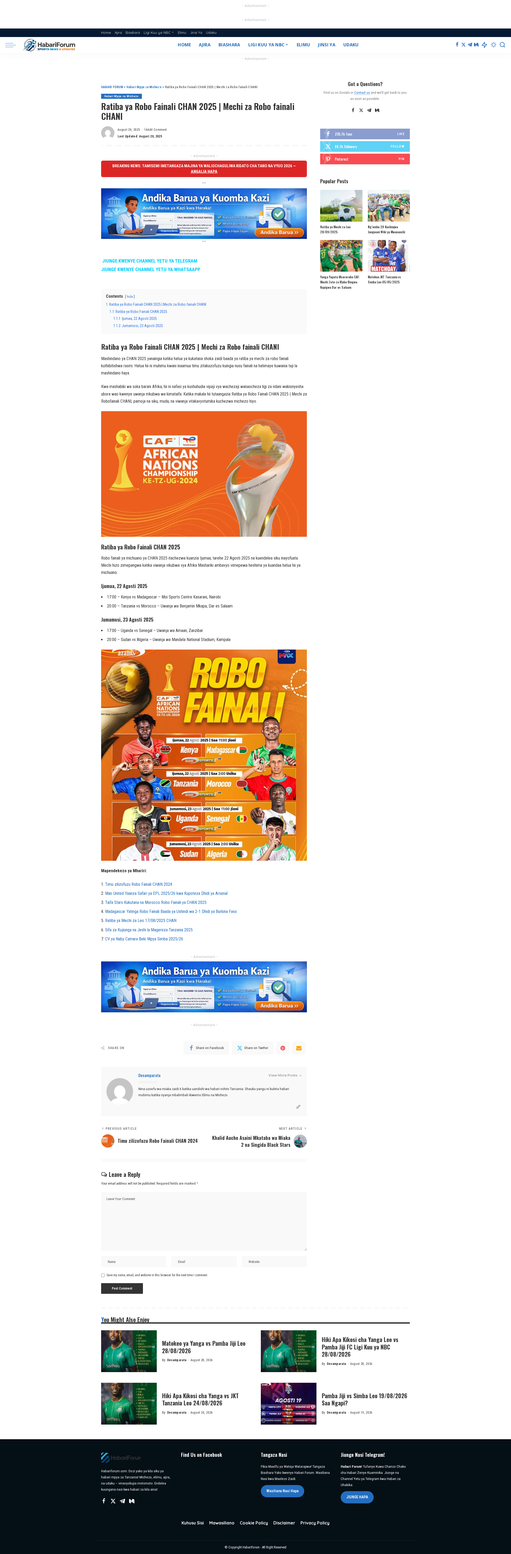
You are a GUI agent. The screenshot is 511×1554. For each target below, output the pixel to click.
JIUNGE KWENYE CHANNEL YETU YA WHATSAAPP (150, 269)
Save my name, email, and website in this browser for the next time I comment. (157, 1275)
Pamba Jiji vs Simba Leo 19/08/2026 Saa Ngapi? (364, 1399)
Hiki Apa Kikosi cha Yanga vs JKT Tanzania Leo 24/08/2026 (200, 1399)
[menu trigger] (13, 45)
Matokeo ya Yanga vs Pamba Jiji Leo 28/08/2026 (203, 1347)
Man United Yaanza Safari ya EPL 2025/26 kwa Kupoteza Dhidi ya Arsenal (166, 893)
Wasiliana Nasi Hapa (282, 1491)
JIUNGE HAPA (357, 1497)
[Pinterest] (283, 1048)
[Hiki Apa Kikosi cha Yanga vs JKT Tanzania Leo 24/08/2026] (129, 1404)
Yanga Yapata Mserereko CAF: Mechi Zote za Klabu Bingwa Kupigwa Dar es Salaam (340, 282)
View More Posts (283, 1075)
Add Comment (157, 130)
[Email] (299, 1048)
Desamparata (149, 1075)
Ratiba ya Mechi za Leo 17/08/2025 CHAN (140, 920)
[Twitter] (463, 45)
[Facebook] (457, 45)
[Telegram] (470, 45)
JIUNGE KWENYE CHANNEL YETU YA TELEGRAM (149, 261)
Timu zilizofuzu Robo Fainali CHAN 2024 (138, 884)
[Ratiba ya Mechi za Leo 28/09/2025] (341, 206)
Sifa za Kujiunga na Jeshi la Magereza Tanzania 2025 (149, 929)
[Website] (298, 1107)
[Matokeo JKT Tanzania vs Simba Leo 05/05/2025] (389, 256)
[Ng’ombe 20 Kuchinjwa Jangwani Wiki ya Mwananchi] (389, 206)
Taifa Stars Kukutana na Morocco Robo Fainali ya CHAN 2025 (156, 902)
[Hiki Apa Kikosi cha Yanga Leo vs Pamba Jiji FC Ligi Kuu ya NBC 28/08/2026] (288, 1351)
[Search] (502, 45)
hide (130, 297)
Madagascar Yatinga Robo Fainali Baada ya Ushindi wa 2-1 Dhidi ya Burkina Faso (171, 911)
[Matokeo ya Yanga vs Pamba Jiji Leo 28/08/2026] (129, 1351)
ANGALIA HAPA (204, 171)
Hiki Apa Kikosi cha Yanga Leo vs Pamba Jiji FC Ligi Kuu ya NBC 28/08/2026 (360, 1346)
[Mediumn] (476, 45)
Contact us (362, 92)
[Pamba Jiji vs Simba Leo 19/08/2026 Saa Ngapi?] (288, 1404)
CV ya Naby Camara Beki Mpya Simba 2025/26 (144, 938)
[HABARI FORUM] (49, 45)
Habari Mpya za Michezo (121, 96)
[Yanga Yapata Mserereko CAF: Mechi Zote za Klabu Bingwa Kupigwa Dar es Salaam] (341, 256)
